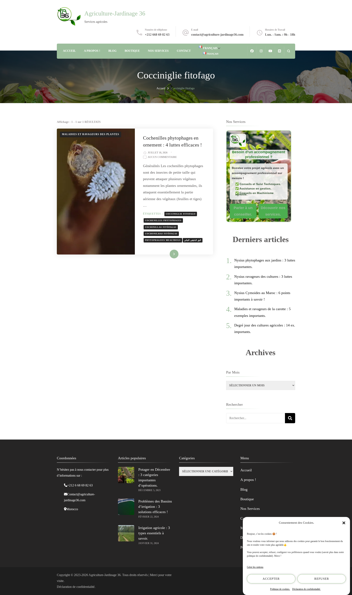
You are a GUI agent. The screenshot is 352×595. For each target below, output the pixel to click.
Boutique (132, 50)
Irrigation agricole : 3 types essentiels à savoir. (154, 533)
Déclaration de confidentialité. (306, 589)
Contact (184, 50)
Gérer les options (255, 567)
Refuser (321, 578)
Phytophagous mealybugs (163, 240)
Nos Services (158, 50)
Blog (112, 50)
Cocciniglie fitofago (181, 214)
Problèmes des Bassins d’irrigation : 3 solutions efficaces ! (155, 506)
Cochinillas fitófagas (160, 227)
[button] (344, 523)
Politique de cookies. (280, 589)
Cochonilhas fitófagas (161, 233)
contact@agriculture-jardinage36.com (217, 34)
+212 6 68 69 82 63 (80, 485)
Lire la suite (167, 253)
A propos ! (92, 50)
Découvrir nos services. (273, 211)
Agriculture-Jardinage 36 (114, 13)
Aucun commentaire (162, 157)
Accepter (271, 578)
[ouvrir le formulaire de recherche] (288, 51)
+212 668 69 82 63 (157, 34)
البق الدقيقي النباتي (192, 240)
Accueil (69, 50)
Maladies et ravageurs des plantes (90, 134)
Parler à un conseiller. (243, 211)
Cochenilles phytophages (163, 220)
